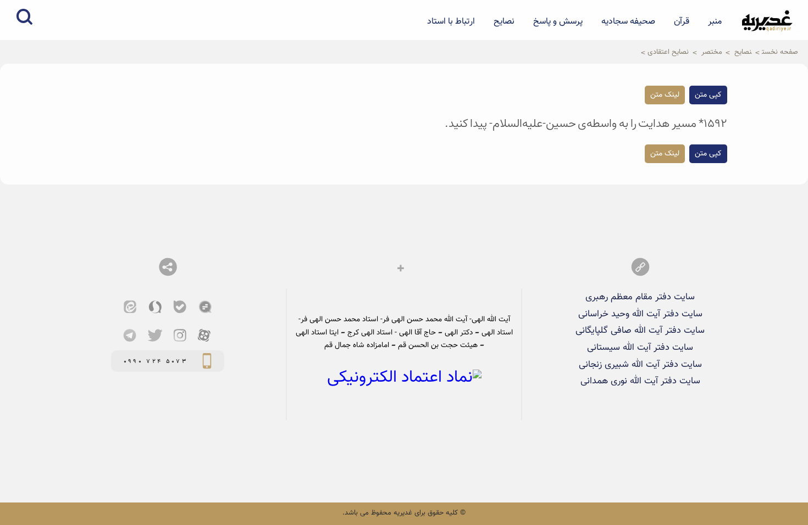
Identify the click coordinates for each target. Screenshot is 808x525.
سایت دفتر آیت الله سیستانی (640, 347)
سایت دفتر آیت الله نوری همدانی (640, 381)
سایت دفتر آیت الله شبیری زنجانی (640, 365)
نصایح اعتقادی (668, 52)
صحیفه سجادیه (628, 21)
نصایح (504, 21)
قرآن (681, 21)
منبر (715, 21)
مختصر (711, 52)
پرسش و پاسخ (558, 21)
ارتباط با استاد (451, 21)
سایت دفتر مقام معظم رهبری (640, 297)
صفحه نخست (780, 52)
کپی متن (708, 95)
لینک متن (664, 95)
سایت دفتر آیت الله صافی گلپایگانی (640, 330)
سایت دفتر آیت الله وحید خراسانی (640, 314)
